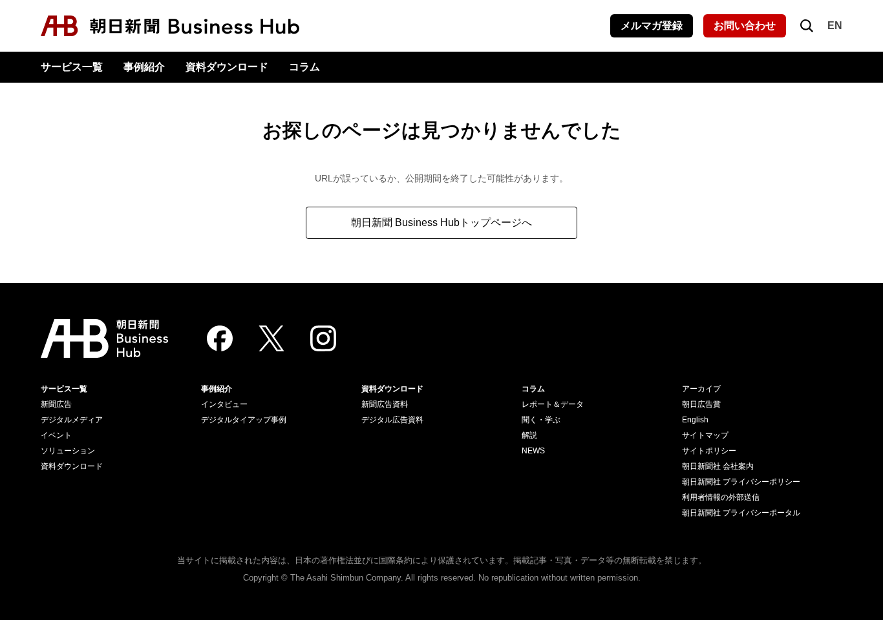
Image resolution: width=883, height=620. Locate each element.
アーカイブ (701, 388)
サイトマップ (705, 435)
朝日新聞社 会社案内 (718, 466)
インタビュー (224, 404)
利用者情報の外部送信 (721, 497)
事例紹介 (144, 66)
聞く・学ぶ (541, 419)
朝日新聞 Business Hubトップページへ (441, 222)
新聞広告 (56, 404)
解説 (529, 435)
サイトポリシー (709, 450)
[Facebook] (220, 338)
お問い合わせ (745, 25)
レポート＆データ (553, 404)
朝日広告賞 (701, 404)
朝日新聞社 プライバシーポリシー (741, 481)
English (695, 419)
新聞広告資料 (384, 404)
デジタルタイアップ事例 (243, 419)
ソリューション (68, 450)
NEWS (533, 450)
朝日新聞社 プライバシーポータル (741, 512)
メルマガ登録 (652, 25)
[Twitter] (271, 338)
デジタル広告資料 (392, 419)
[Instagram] (323, 338)
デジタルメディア (72, 419)
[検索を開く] (806, 26)
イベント (56, 435)
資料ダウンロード (227, 66)
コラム (304, 66)
